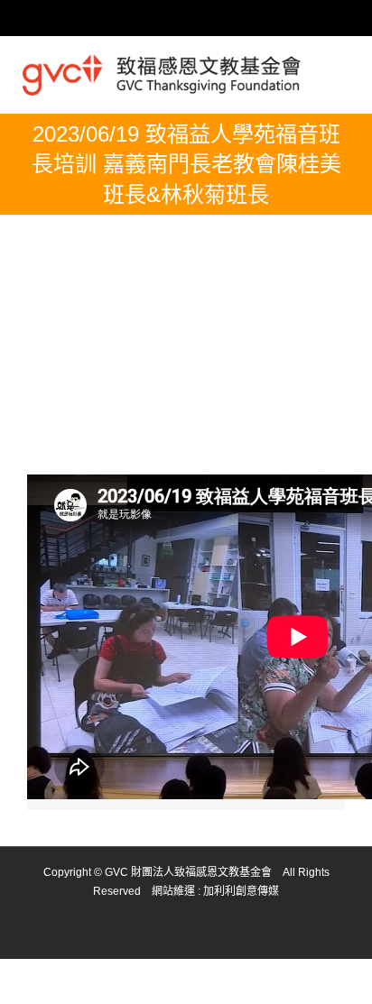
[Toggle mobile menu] (342, 69)
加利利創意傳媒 (241, 891)
